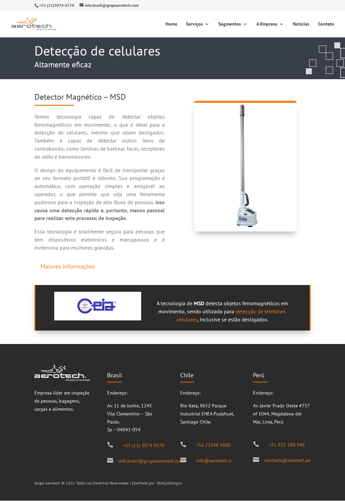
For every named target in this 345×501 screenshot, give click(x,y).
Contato (326, 24)
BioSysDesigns (169, 483)
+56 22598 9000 (213, 445)
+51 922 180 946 (287, 445)
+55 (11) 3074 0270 (143, 445)
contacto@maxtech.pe (287, 460)
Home (171, 24)
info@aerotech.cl (213, 461)
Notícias (301, 24)
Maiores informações (67, 266)
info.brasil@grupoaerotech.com (151, 461)
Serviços (194, 24)
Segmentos (229, 24)
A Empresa (266, 24)
